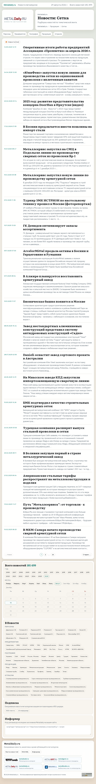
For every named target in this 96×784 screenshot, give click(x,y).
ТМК (38, 645)
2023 (27, 576)
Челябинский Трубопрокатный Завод (18, 649)
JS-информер (23, 711)
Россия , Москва (33, 656)
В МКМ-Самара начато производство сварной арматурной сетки (52, 531)
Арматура (23, 667)
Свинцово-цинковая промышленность (45, 691)
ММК (18, 645)
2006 (8, 572)
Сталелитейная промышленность (17, 695)
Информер (36, 752)
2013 (51, 572)
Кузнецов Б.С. (49, 634)
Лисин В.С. (82, 630)
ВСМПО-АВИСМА (77, 649)
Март (24, 584)
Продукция (54, 26)
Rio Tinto (52, 649)
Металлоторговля (60, 687)
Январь (8, 584)
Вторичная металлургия (59, 683)
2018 (81, 572)
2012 (45, 572)
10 (11, 603)
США (16, 656)
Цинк (59, 667)
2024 (33, 576)
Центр (59, 656)
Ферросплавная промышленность (72, 691)
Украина (9, 656)
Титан (64, 671)
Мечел (61, 645)
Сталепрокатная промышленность (17, 678)
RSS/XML (25, 752)
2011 (39, 572)
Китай (23, 656)
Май (38, 584)
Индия (43, 656)
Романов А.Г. (48, 630)
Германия (74, 656)
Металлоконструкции (37, 667)
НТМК (67, 649)
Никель (14, 667)
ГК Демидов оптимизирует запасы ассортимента (50, 227)
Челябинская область (49, 660)
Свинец (48, 671)
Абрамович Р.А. (11, 638)
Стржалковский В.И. (38, 638)
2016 (69, 572)
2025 (40, 576)
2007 (14, 572)
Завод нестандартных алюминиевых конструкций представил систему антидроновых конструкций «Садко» (53, 329)
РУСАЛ (25, 645)
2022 (20, 576)
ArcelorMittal (76, 645)
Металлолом (51, 667)
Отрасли (58, 34)
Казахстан (83, 656)
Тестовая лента (36, 695)
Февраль (16, 584)
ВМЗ (45, 649)
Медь (7, 667)
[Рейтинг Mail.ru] (87, 774)
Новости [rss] (13, 42)
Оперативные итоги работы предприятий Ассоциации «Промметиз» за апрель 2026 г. (57, 49)
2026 (46, 576)
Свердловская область (21, 660)
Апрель (31, 584)
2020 (8, 576)
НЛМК (32, 645)
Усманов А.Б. (72, 630)
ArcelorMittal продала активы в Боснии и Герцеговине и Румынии (56, 252)
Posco (60, 649)
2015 (63, 572)
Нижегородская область (75, 660)
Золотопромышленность (77, 687)
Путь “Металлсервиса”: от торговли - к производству (54, 506)
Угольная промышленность (39, 683)
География (33, 34)
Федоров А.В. (23, 638)
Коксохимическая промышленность (18, 691)
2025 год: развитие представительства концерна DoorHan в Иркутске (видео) (53, 103)
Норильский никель (49, 645)
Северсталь (10, 645)
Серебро (57, 671)
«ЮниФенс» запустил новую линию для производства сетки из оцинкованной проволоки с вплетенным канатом (54, 76)
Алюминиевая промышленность (16, 683)
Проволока (31, 671)
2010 (33, 572)
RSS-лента (10, 711)
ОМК (67, 645)
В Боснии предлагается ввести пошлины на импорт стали (57, 128)
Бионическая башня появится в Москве (54, 301)
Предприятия (20, 34)
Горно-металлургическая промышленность (46, 678)
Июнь (44, 584)
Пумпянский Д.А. (21, 634)
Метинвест (37, 649)
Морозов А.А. (61, 634)
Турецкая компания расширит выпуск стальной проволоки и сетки (53, 429)
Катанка (75, 667)
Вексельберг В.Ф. (74, 634)
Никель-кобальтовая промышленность (19, 687)
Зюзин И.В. (9, 634)
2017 (75, 572)
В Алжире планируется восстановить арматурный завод (53, 278)
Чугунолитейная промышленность (55, 695)
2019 (87, 572)
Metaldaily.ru (42, 26)
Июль (51, 584)
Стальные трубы (11, 671)
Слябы (22, 671)
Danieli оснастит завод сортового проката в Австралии (56, 356)
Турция (65, 656)
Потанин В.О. (23, 630)
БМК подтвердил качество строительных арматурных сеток (56, 404)
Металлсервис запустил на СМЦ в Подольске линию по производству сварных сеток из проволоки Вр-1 (51, 152)
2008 (21, 572)
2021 (14, 576)
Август (57, 584)
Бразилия (35, 660)
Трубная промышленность (72, 678)
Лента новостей (11, 752)
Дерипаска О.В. (11, 630)
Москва (61, 660)
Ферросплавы (85, 667)
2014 (57, 572)
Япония (51, 656)
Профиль (40, 671)
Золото (66, 667)
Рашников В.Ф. (36, 630)
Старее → (87, 555)
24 (53, 555)
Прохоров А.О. (60, 630)
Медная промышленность (43, 687)
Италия (8, 660)
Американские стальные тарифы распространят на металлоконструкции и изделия (56, 479)
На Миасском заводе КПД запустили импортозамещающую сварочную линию (56, 379)
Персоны (7, 34)
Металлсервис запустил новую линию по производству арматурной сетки (56, 177)
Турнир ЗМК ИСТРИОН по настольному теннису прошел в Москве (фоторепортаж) (57, 202)
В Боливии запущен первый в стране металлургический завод (52, 455)
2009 (27, 572)
